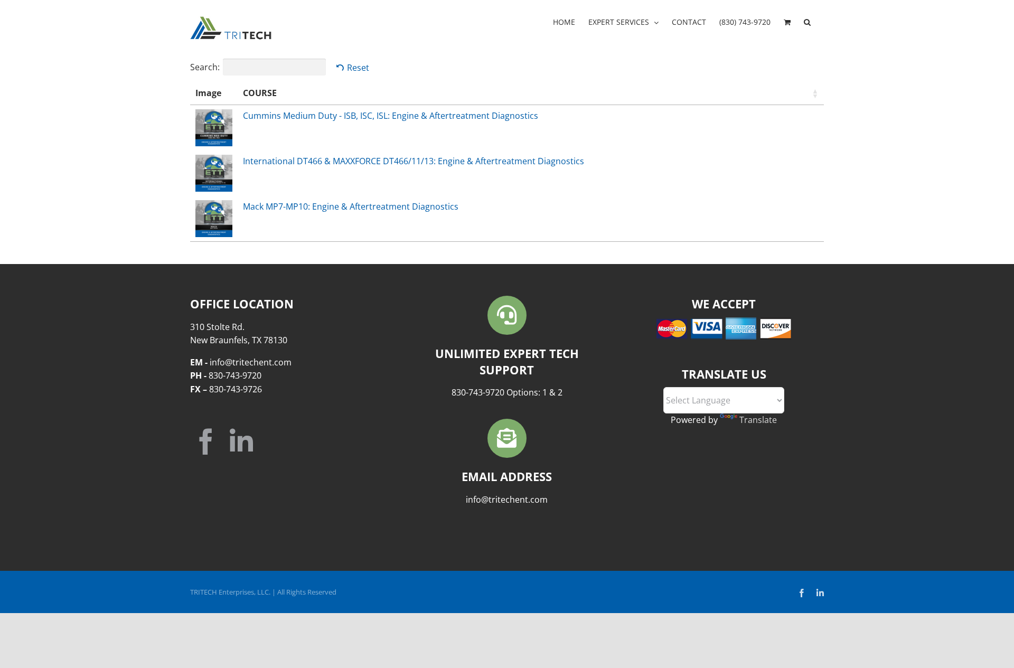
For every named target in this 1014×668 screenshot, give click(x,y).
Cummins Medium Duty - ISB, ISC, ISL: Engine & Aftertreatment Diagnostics (390, 115)
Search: (205, 67)
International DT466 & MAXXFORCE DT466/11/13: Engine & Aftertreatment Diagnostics (413, 161)
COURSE (260, 93)
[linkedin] (241, 441)
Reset (358, 67)
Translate (758, 420)
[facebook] (206, 441)
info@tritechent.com (507, 499)
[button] (807, 22)
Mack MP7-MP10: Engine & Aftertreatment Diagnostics (350, 206)
